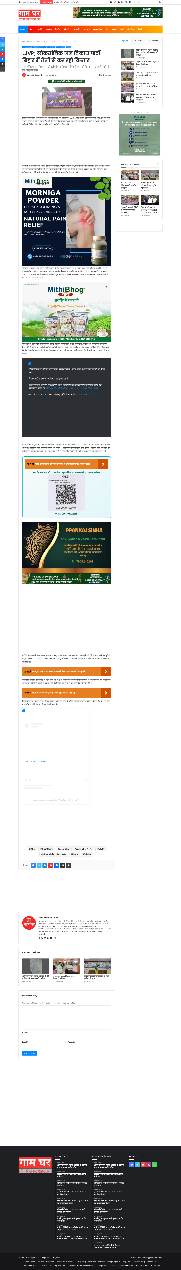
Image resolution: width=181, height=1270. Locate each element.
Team (33, 1262)
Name (25, 1033)
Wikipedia (138, 1266)
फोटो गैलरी (130, 29)
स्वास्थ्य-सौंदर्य (97, 29)
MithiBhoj (145, 1258)
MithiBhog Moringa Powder (140, 112)
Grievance (41, 1262)
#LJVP (61, 388)
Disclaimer (70, 1262)
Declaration (71, 1266)
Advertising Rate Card (57, 1266)
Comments (154, 41)
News (75, 854)
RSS (156, 1262)
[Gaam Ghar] (29, 15)
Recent (138, 41)
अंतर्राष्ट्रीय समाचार (38, 47)
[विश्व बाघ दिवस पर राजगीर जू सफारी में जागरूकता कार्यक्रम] (127, 98)
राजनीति (39, 29)
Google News (127, 1262)
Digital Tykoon (54, 1258)
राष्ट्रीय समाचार (60, 47)
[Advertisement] (66, 146)
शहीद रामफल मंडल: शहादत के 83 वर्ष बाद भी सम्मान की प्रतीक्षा (35, 977)
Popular (124, 41)
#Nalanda (51, 388)
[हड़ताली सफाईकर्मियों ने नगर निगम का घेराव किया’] (127, 87)
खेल (107, 29)
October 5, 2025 (87, 394)
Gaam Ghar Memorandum (87, 1266)
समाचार (22, 29)
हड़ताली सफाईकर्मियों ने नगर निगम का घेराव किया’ (68, 2)
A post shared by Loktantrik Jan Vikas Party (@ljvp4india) (55, 800)
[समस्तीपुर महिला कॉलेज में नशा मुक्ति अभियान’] (97, 966)
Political (87, 854)
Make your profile (113, 1262)
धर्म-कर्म (66, 29)
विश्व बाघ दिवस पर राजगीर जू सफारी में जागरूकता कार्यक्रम (146, 97)
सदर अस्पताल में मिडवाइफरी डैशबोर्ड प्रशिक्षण (64, 977)
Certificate (50, 1262)
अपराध (114, 29)
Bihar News (47, 849)
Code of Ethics (41, 1266)
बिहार (31, 29)
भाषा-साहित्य (76, 29)
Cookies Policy (28, 1266)
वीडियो (140, 29)
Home (26, 42)
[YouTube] (51, 938)
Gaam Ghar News (84, 849)
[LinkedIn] (48, 938)
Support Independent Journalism (120, 1266)
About (27, 1262)
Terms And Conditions (96, 1262)
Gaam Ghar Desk (33, 75)
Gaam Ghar (64, 849)
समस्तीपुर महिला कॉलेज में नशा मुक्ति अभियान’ (96, 977)
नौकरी (122, 29)
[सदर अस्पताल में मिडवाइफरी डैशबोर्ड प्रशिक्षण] (66, 966)
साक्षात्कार (49, 29)
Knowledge (27, 47)
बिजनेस (57, 29)
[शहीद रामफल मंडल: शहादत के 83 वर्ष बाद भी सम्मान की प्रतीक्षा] (35, 966)
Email (25, 1042)
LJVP (101, 849)
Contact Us (60, 1262)
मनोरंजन (87, 29)
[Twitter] (45, 938)
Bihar (32, 849)
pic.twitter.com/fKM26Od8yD (81, 388)
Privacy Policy (81, 1262)
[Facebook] (42, 938)
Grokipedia (147, 1266)
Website (71, 1042)
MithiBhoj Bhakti (156, 1258)
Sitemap (150, 1262)
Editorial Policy (139, 1262)
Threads (156, 1266)
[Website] (39, 938)
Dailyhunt (102, 1266)
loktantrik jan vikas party (54, 854)
